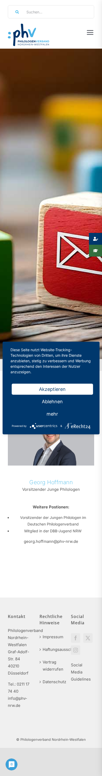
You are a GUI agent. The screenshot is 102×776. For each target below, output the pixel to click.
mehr (52, 414)
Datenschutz (51, 681)
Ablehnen (52, 401)
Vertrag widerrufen (51, 666)
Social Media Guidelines (81, 672)
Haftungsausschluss (51, 649)
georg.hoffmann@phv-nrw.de (51, 541)
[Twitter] (88, 638)
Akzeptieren (52, 389)
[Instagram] (75, 650)
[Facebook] (75, 638)
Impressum (51, 636)
